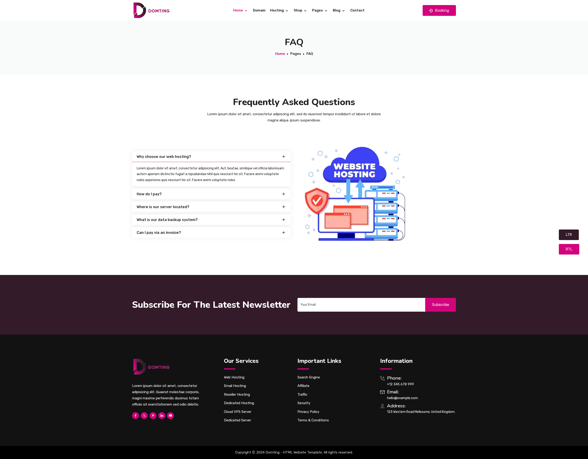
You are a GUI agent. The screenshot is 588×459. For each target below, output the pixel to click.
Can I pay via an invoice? (159, 232)
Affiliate (303, 386)
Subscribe (440, 304)
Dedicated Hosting (239, 403)
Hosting (277, 10)
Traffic (302, 394)
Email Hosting (235, 386)
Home (238, 10)
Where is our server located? (163, 207)
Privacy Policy (308, 412)
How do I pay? (149, 194)
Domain (259, 10)
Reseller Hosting (237, 394)
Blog (337, 10)
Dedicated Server (237, 420)
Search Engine (308, 377)
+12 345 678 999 (400, 384)
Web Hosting (234, 377)
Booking (441, 10)
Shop (298, 10)
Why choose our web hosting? (164, 156)
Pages (318, 10)
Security (303, 403)
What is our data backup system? (167, 220)
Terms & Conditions (313, 420)
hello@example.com (402, 398)
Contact (357, 10)
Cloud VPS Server (237, 412)
